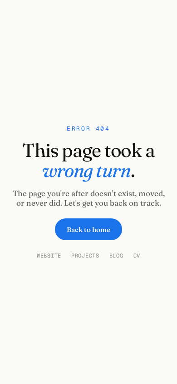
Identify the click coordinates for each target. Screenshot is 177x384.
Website (49, 255)
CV (136, 255)
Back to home (88, 229)
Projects (85, 255)
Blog (116, 255)
